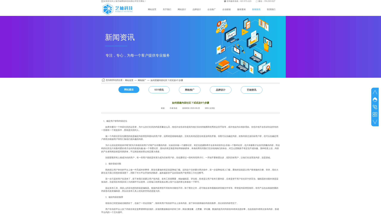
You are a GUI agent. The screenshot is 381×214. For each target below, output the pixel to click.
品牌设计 (197, 9)
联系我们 (271, 9)
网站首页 (152, 9)
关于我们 (167, 9)
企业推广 (211, 9)
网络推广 (142, 80)
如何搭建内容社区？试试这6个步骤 (167, 80)
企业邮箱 (226, 9)
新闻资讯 (256, 9)
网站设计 (182, 9)
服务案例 (241, 9)
